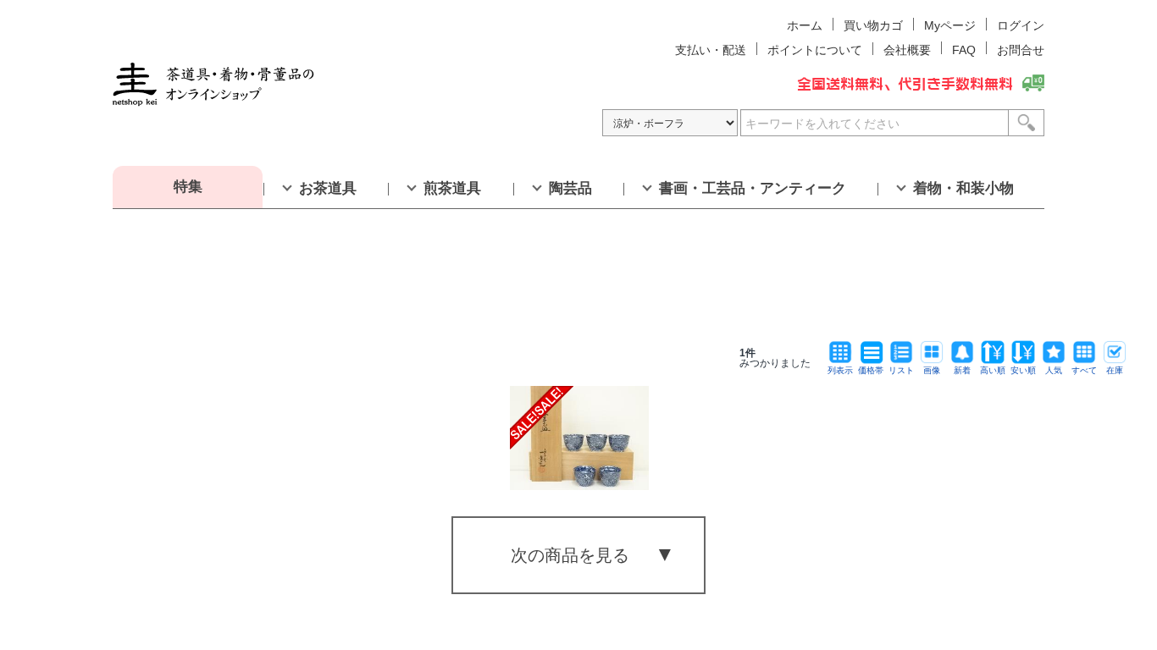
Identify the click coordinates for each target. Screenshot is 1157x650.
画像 (931, 370)
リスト (901, 370)
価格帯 (870, 370)
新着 (962, 370)
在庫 (1114, 370)
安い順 (1023, 370)
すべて (1084, 370)
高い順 (992, 370)
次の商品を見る (570, 555)
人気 (1053, 370)
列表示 (840, 370)
